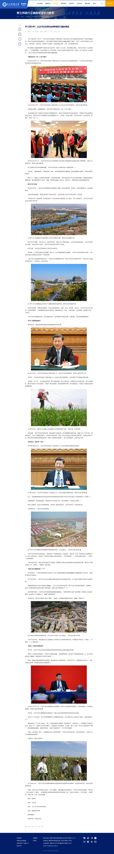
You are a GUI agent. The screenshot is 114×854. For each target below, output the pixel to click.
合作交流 (79, 3)
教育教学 (63, 3)
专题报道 (55, 3)
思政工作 (19, 846)
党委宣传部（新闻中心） (23, 843)
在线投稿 (109, 3)
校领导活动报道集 (21, 840)
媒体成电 (87, 3)
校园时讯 (47, 3)
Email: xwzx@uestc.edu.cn (50, 846)
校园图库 (35, 838)
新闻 (22, 16)
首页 (18, 16)
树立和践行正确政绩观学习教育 (40, 16)
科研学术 (71, 3)
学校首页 (19, 838)
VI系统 (34, 840)
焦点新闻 (40, 3)
